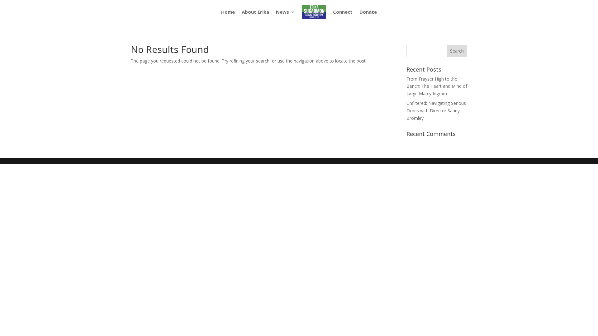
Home (228, 12)
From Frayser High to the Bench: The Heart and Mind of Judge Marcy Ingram (436, 86)
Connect (343, 12)
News (282, 12)
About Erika (255, 12)
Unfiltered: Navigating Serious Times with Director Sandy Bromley (436, 110)
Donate (368, 12)
